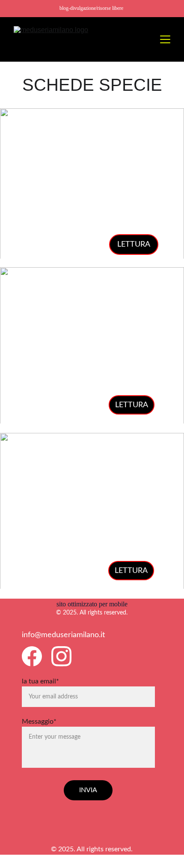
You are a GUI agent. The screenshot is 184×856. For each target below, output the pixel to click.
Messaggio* (39, 721)
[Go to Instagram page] (61, 656)
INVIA (88, 790)
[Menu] (165, 39)
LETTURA (133, 244)
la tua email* (40, 681)
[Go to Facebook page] (32, 656)
